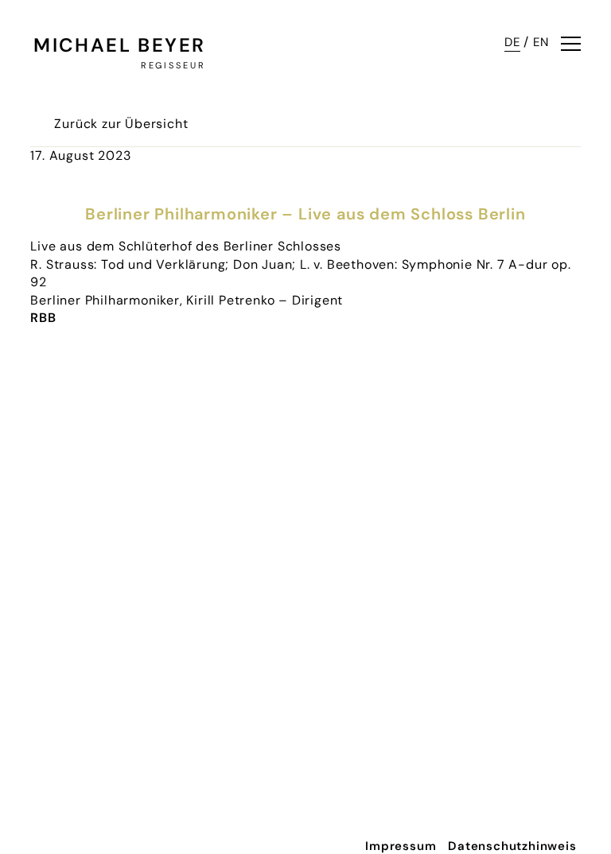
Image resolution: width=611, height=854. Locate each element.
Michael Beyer (119, 45)
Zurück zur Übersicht (121, 123)
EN (541, 42)
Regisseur (173, 65)
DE (512, 42)
